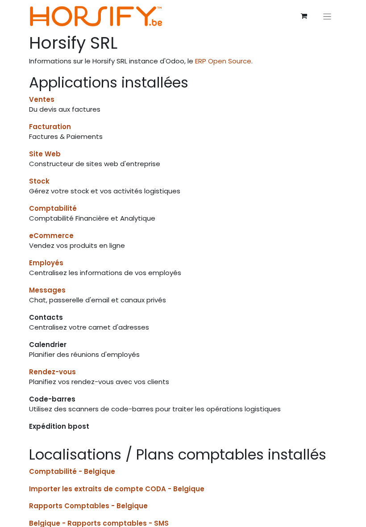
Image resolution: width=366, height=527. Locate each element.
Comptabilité (53, 208)
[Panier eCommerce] (304, 16)
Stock (39, 181)
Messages (47, 290)
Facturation (50, 126)
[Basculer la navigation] (327, 16)
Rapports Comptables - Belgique (88, 505)
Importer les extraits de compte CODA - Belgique (116, 489)
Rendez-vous (52, 371)
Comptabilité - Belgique (72, 471)
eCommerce (51, 235)
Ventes (41, 99)
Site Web (45, 154)
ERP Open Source (223, 61)
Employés (46, 263)
